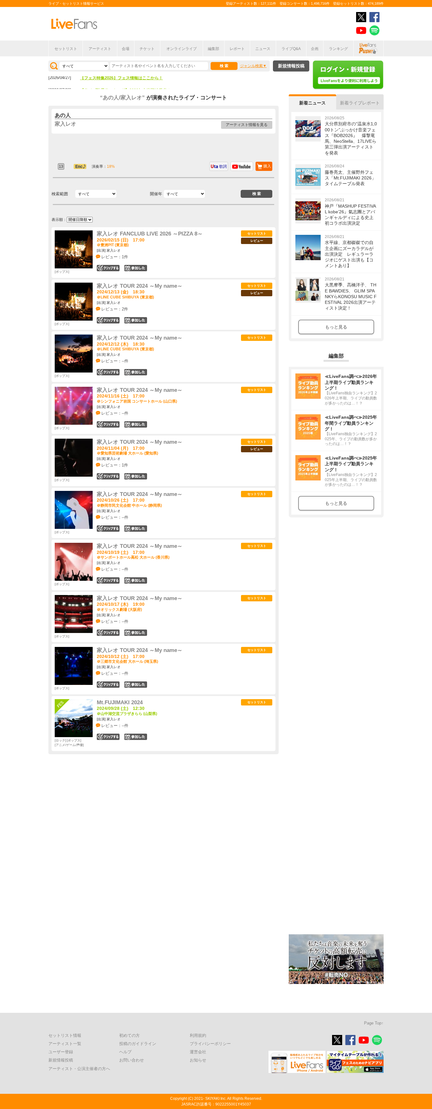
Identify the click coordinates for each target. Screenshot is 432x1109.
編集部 (213, 49)
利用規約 (198, 1035)
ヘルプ (125, 1051)
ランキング (338, 49)
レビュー (256, 240)
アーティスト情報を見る (247, 124)
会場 (125, 49)
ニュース (262, 49)
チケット (147, 49)
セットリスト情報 (64, 1035)
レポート (237, 49)
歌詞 (223, 166)
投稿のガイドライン (137, 1043)
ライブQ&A (291, 49)
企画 (314, 49)
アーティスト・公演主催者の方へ (79, 1068)
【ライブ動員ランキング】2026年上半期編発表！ (125, 79)
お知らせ (198, 1060)
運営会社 (198, 1051)
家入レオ (65, 124)
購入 (267, 166)
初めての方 (129, 1035)
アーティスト (100, 49)
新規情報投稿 (291, 65)
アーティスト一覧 (64, 1043)
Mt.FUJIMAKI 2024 (120, 702)
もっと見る (336, 326)
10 (135, 268)
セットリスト (65, 49)
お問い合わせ (131, 1060)
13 (135, 320)
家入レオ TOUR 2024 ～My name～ (139, 286)
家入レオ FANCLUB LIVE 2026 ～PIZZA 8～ (150, 234)
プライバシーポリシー (210, 1043)
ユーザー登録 (60, 1051)
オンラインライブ (181, 49)
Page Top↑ (374, 1023)
